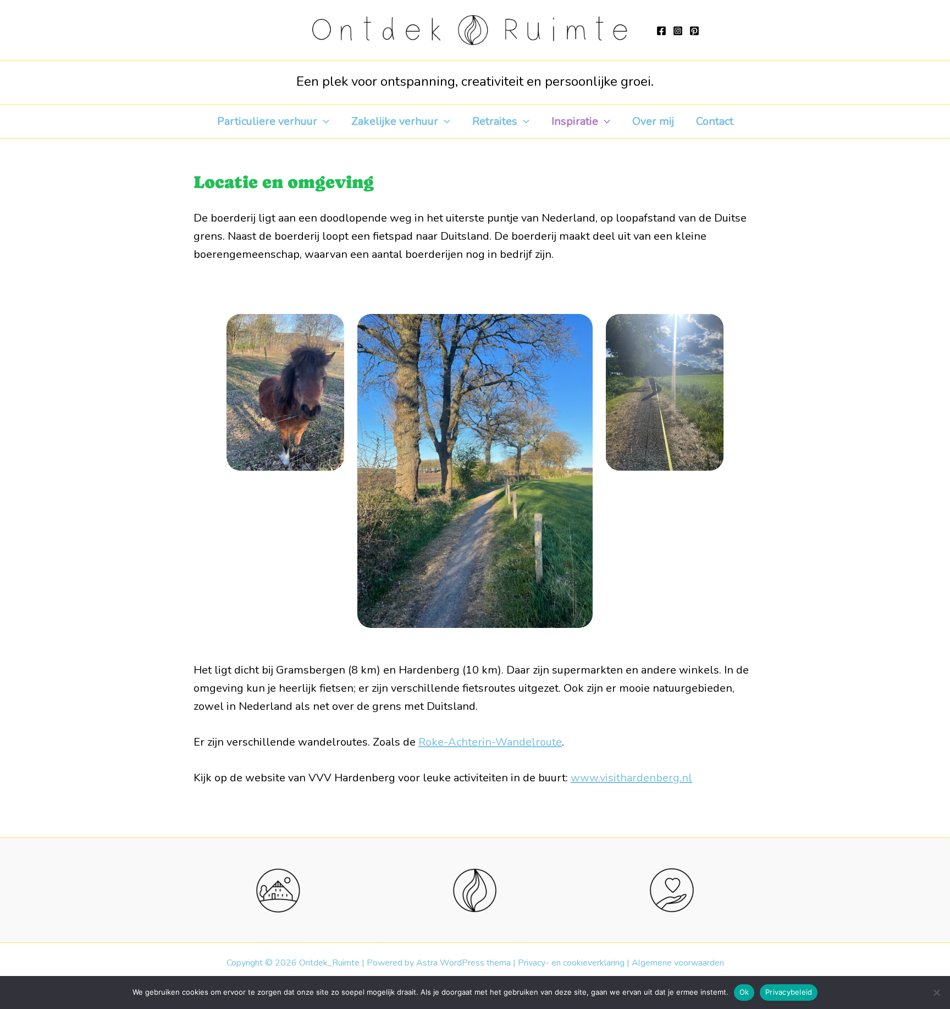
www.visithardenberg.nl (631, 777)
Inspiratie (574, 121)
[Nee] (936, 992)
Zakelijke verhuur (394, 121)
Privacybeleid (788, 992)
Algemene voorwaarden (678, 963)
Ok (744, 992)
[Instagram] (678, 31)
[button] (323, 121)
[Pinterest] (694, 31)
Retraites (494, 121)
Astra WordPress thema (463, 963)
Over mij (653, 121)
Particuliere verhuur (267, 121)
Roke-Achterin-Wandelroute (490, 742)
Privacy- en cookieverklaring (571, 963)
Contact (714, 121)
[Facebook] (661, 31)
